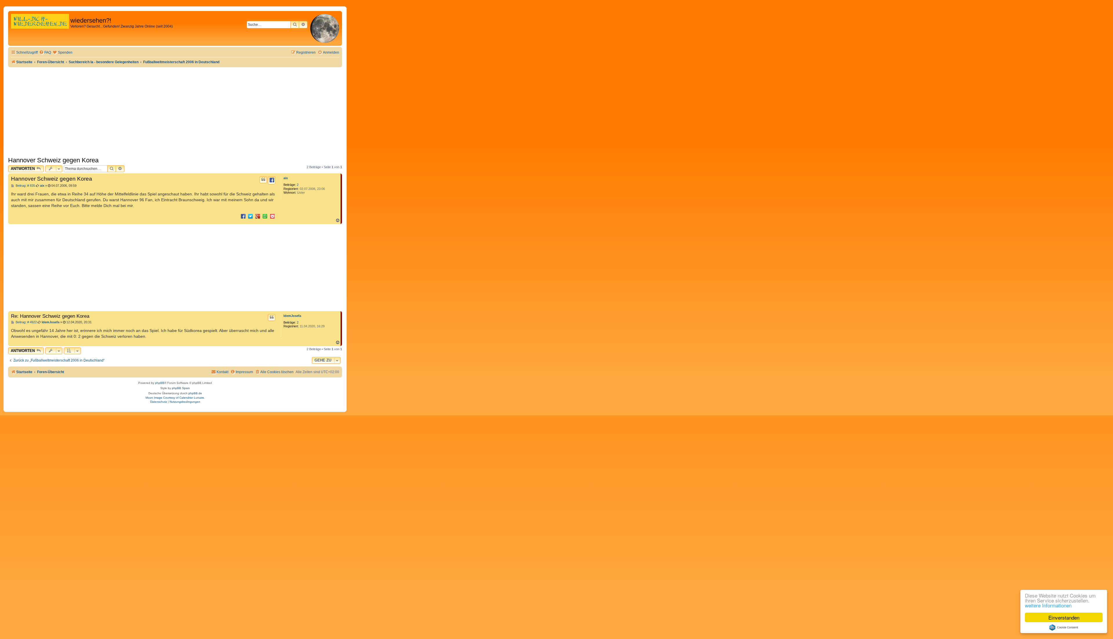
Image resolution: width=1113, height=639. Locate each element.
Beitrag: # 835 (25, 186)
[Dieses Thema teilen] (271, 180)
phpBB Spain (181, 388)
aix (285, 178)
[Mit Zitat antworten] (263, 179)
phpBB (159, 382)
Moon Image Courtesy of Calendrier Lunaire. (175, 397)
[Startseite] (40, 27)
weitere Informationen (1048, 605)
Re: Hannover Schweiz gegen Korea (50, 316)
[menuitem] (45, 53)
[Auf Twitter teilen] (250, 216)
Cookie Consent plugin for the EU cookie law (1063, 627)
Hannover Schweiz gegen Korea (53, 160)
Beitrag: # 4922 (26, 322)
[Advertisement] (175, 110)
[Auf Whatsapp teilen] (265, 216)
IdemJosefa (292, 315)
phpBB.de (195, 393)
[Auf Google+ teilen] (257, 216)
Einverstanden (1063, 617)
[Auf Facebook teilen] (243, 216)
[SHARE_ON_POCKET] (272, 216)
